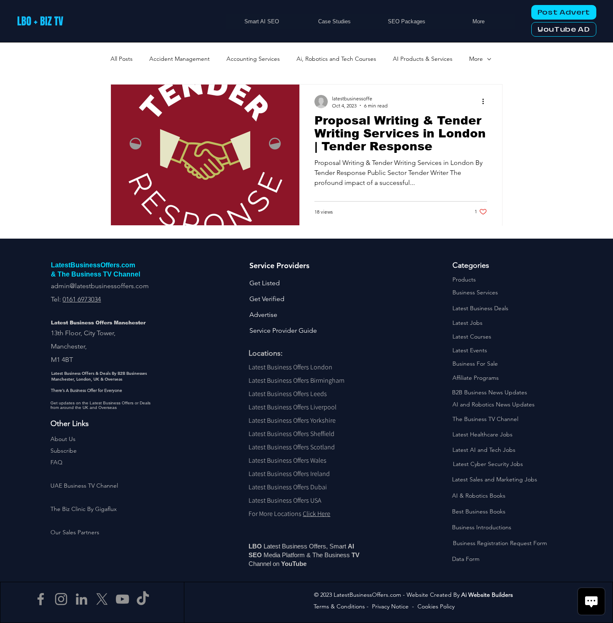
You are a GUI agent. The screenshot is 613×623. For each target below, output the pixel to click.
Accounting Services (253, 58)
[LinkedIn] (81, 599)
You (286, 563)
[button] (63, 450)
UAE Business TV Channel (84, 485)
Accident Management (179, 58)
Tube (300, 563)
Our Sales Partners (74, 532)
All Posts (122, 58)
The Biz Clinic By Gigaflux (83, 509)
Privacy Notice (390, 606)
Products (464, 279)
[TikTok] (143, 599)
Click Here (316, 513)
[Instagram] (61, 599)
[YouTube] (122, 599)
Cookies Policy (436, 606)
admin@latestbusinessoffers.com (100, 286)
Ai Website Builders (487, 594)
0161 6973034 (82, 299)
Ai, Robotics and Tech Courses (336, 58)
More (476, 58)
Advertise (263, 315)
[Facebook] (41, 599)
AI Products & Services (422, 58)
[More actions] (486, 102)
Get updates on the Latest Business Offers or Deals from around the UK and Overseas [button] (100, 405)
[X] (102, 599)
